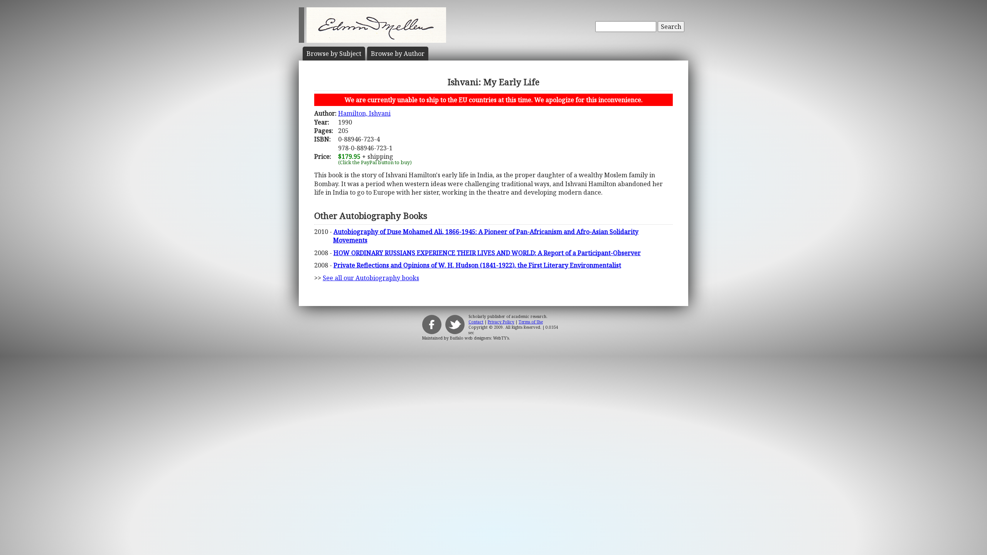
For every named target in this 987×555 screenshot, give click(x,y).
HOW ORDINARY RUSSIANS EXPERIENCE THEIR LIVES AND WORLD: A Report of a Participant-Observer (487, 253)
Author (397, 53)
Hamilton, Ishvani (364, 113)
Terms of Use (531, 322)
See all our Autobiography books (371, 278)
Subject (334, 53)
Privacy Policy (501, 322)
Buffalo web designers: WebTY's (479, 338)
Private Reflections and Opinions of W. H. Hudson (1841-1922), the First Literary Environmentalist (477, 265)
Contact (475, 322)
